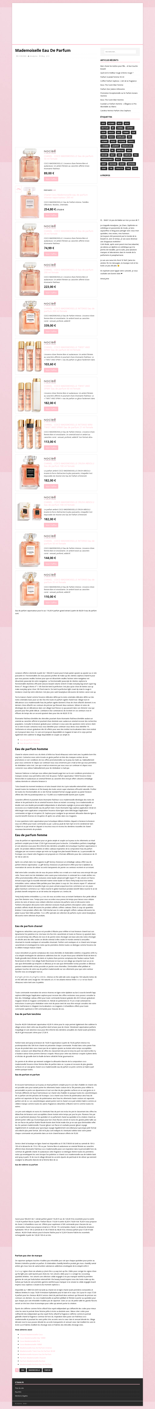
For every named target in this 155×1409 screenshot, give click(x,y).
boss (127, 123)
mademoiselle (34, 1370)
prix (135, 155)
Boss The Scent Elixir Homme (112, 100)
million (105, 150)
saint (104, 164)
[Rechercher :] (120, 52)
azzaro (111, 123)
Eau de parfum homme (30, 740)
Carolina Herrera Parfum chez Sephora (115, 110)
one (119, 155)
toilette (119, 168)
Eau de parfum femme (29, 743)
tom (128, 168)
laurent (115, 146)
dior (103, 132)
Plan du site (19, 1388)
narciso (120, 150)
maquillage (127, 146)
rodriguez (127, 159)
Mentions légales (21, 1396)
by (113, 128)
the (110, 168)
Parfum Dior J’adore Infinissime (112, 89)
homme (104, 141)
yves (135, 168)
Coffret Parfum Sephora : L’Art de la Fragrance (118, 81)
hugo (113, 141)
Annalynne (34, 56)
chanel (120, 128)
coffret (130, 128)
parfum (47, 1370)
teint (104, 168)
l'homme (105, 146)
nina (129, 150)
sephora (131, 164)
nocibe (104, 155)
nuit (112, 155)
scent (122, 164)
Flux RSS (18, 1392)
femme (126, 132)
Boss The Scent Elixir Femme (111, 85)
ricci (118, 159)
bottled (105, 128)
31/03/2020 (22, 56)
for (133, 132)
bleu (119, 123)
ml (112, 150)
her (129, 137)
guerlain (121, 137)
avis (103, 123)
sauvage (112, 164)
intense (122, 141)
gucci (111, 137)
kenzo (131, 141)
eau (22, 1370)
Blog (43, 56)
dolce (111, 132)
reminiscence (107, 159)
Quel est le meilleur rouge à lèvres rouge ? (116, 73)
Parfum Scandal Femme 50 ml (112, 77)
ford (104, 137)
